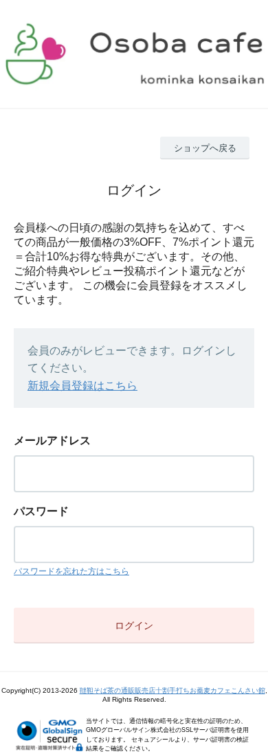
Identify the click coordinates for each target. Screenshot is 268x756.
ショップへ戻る (205, 148)
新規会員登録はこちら (82, 385)
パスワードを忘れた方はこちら (71, 571)
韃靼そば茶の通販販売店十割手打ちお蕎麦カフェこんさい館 (172, 690)
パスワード (41, 511)
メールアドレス (52, 440)
